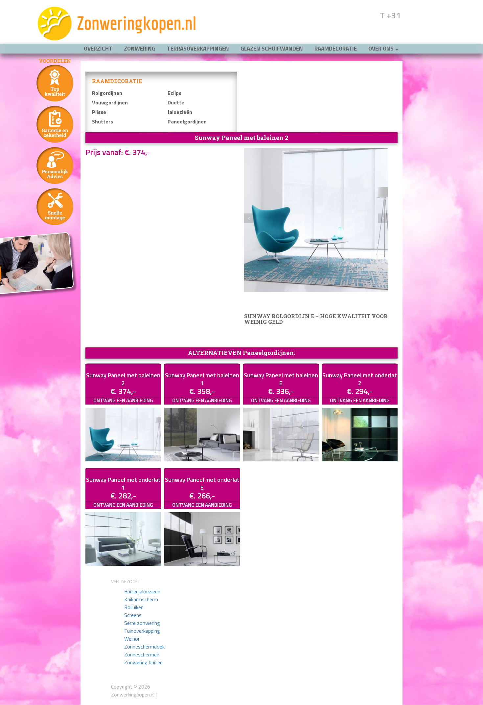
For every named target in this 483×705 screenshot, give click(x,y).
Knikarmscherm (141, 599)
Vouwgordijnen (110, 102)
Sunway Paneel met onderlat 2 (359, 379)
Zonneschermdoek (144, 646)
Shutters (102, 121)
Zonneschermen (141, 654)
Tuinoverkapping (142, 631)
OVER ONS (381, 48)
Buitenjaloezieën (142, 591)
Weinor (132, 639)
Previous (249, 218)
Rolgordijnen (107, 93)
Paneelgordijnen (187, 121)
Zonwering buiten (143, 662)
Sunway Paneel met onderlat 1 (123, 483)
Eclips (174, 93)
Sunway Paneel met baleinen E (281, 379)
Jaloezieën (180, 112)
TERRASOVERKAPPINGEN (198, 48)
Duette (176, 102)
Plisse (99, 112)
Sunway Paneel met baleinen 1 (202, 379)
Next (383, 218)
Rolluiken (134, 607)
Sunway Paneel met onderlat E (202, 483)
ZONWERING (139, 48)
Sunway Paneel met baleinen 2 (123, 379)
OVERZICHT (98, 48)
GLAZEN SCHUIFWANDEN (272, 48)
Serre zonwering (142, 623)
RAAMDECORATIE (335, 48)
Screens (133, 615)
